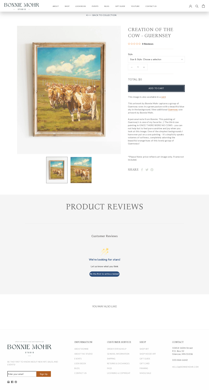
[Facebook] (141, 169)
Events (95, 6)
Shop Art (144, 349)
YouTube (135, 6)
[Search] (196, 6)
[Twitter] (146, 169)
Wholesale (145, 373)
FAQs (109, 368)
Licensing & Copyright (118, 373)
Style (130, 54)
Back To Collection (104, 15)
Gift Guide (120, 6)
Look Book (80, 6)
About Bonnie (81, 349)
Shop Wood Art (148, 354)
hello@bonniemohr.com (185, 367)
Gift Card (145, 363)
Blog (106, 6)
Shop (67, 6)
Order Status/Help (116, 349)
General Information (118, 354)
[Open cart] (203, 6)
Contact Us (150, 6)
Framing (144, 368)
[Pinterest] (151, 169)
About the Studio (83, 354)
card (163, 97)
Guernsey (173, 109)
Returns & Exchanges (118, 363)
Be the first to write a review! (104, 274)
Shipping (111, 359)
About (56, 6)
